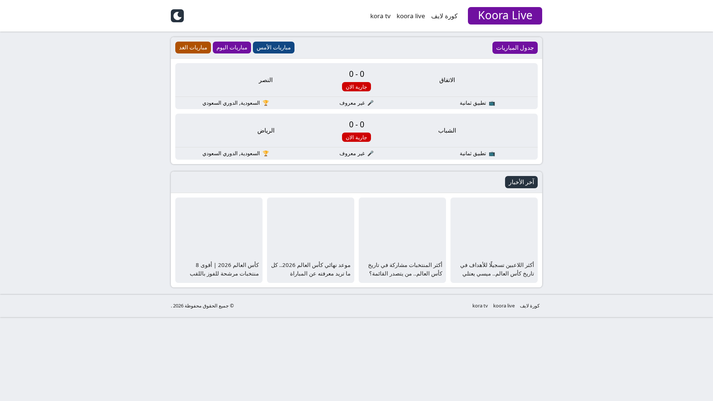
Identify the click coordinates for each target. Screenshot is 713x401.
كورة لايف (444, 16)
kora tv (380, 16)
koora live (411, 16)
